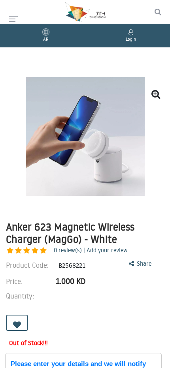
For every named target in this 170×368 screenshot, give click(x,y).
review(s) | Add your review (91, 250)
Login (131, 39)
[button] (17, 323)
